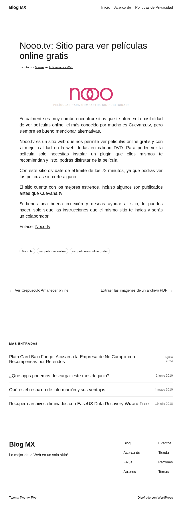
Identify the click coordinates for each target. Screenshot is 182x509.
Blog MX (17, 7)
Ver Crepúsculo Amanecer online (41, 290)
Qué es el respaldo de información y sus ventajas (57, 389)
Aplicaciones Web (61, 67)
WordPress (165, 497)
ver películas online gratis (89, 251)
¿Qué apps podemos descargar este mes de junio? (59, 375)
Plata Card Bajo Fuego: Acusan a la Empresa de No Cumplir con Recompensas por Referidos (72, 359)
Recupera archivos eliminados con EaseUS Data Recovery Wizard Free (79, 403)
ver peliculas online (52, 251)
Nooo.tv (42, 226)
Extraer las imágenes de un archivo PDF (134, 290)
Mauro (39, 67)
